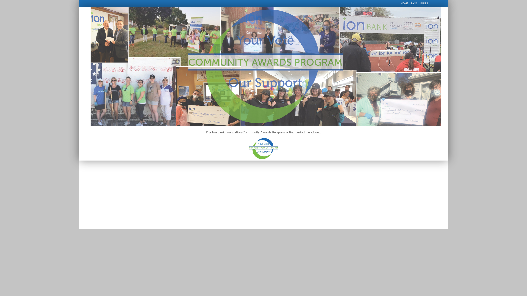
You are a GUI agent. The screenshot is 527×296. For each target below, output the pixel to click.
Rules (424, 3)
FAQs (414, 3)
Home (404, 3)
